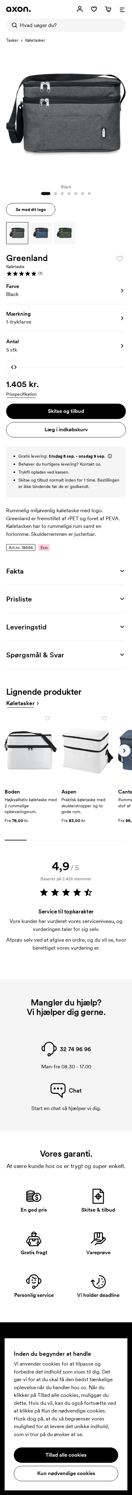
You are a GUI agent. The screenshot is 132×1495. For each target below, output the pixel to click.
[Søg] (13, 25)
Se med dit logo (31, 209)
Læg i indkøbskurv (66, 429)
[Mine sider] (80, 9)
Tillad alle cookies (66, 1454)
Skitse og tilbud (66, 411)
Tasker (12, 40)
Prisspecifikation (21, 394)
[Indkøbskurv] (108, 9)
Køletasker (35, 40)
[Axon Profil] (18, 9)
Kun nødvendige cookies (66, 1473)
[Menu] (122, 9)
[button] (17, 233)
